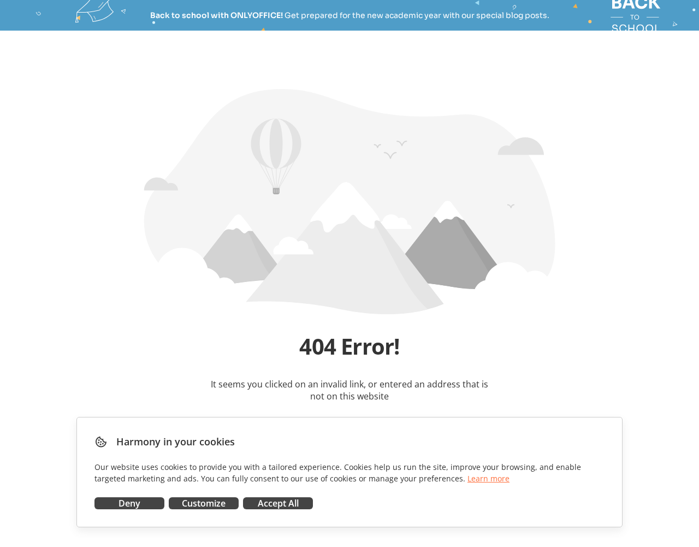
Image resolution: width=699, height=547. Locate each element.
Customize (204, 503)
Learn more (488, 478)
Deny (129, 503)
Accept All (278, 503)
